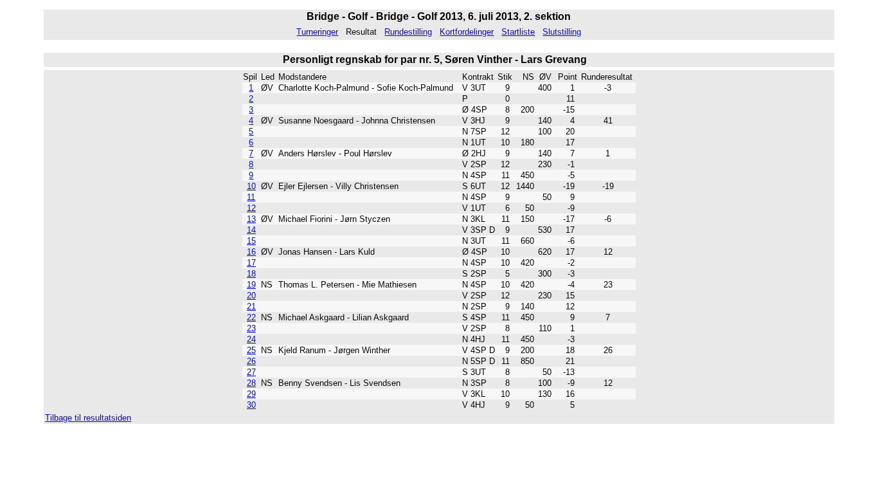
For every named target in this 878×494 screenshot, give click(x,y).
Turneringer (317, 32)
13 (251, 219)
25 (251, 350)
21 (251, 306)
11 (251, 197)
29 (251, 394)
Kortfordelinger (467, 32)
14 (251, 230)
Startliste (518, 32)
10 (251, 186)
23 (251, 328)
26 (251, 361)
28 (251, 383)
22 (251, 317)
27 (251, 372)
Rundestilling (408, 32)
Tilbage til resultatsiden (88, 418)
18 (251, 274)
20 (251, 295)
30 (251, 405)
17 (251, 263)
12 (251, 208)
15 (251, 241)
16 (251, 252)
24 (251, 339)
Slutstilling (561, 32)
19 (251, 284)
